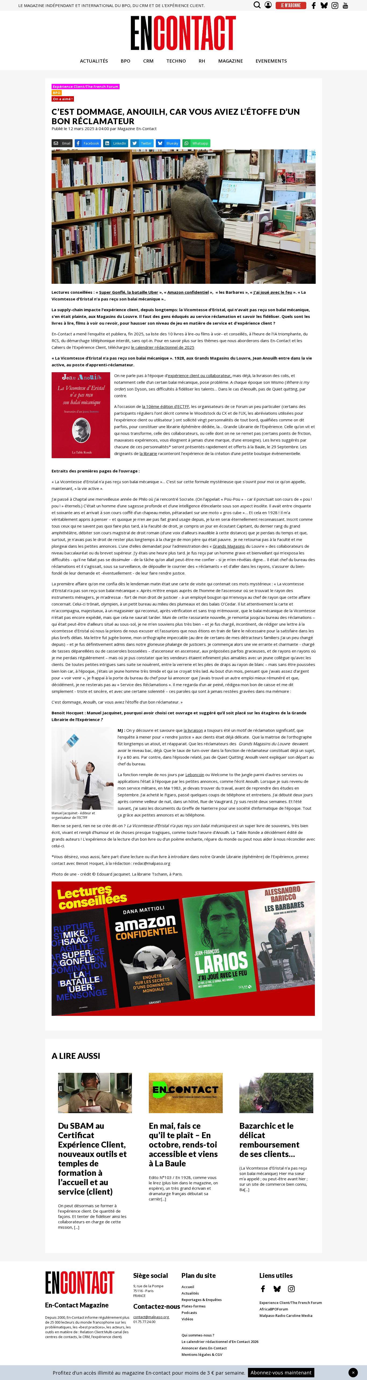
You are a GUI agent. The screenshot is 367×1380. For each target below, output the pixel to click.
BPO (125, 61)
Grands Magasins (229, 546)
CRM (148, 61)
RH (202, 61)
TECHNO (176, 61)
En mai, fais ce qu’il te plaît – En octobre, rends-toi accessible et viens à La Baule (183, 1144)
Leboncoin (194, 774)
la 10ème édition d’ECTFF (165, 406)
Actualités (190, 1293)
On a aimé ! (63, 98)
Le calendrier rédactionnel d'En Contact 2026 (220, 1341)
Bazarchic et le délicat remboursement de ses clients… (269, 1140)
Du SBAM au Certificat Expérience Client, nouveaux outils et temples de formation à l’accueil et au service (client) (92, 1158)
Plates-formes (194, 1306)
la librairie (148, 453)
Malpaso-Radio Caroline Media (286, 1315)
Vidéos (187, 1319)
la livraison (193, 730)
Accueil (188, 1286)
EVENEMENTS (271, 61)
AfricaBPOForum (274, 1309)
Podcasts (189, 1312)
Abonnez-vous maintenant (281, 1372)
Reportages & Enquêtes (202, 1299)
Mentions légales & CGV (202, 1354)
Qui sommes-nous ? (198, 1335)
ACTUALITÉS (94, 61)
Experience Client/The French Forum (291, 1302)
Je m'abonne (291, 5)
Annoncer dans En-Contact (204, 1348)
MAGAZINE (230, 61)
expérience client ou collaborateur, (200, 375)
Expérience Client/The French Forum (85, 86)
